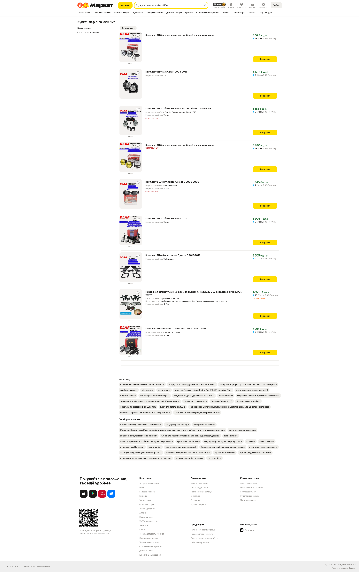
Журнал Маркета (198, 504)
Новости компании (248, 483)
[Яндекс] (352, 568)
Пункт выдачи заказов (250, 496)
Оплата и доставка (199, 487)
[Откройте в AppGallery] (102, 497)
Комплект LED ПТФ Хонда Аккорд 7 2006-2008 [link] (172, 181)
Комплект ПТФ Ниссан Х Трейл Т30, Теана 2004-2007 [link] (175, 328)
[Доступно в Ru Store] (111, 497)
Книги (142, 530)
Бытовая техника (147, 492)
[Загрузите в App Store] (84, 497)
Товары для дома (147, 508)
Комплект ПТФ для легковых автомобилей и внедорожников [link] (179, 35)
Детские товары (146, 551)
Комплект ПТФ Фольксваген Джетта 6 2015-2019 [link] (172, 255)
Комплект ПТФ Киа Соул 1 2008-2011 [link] (166, 71)
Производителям (248, 492)
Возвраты (195, 500)
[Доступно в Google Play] (93, 497)
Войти (276, 5)
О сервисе (195, 496)
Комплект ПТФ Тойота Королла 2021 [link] (166, 218)
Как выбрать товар (199, 483)
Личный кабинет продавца (203, 530)
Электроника (145, 500)
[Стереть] (205, 5)
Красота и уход (146, 517)
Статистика (12, 566)
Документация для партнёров (204, 538)
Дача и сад (144, 525)
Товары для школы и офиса (151, 534)
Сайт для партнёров (200, 542)
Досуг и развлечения (149, 483)
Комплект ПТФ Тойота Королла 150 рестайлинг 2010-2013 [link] (178, 108)
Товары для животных (149, 542)
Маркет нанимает (248, 500)
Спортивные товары (148, 538)
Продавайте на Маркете (202, 534)
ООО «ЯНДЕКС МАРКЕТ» (344, 564)
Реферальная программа (251, 487)
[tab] (85, 13)
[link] (142, 384)
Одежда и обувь (146, 504)
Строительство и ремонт (150, 546)
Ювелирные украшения (150, 555)
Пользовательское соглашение (36, 566)
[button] (128, 28)
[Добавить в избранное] (138, 36)
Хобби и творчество (148, 521)
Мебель (143, 487)
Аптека (142, 513)
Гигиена (143, 496)
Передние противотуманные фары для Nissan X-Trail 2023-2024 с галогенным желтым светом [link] (193, 293)
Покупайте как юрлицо (201, 492)
